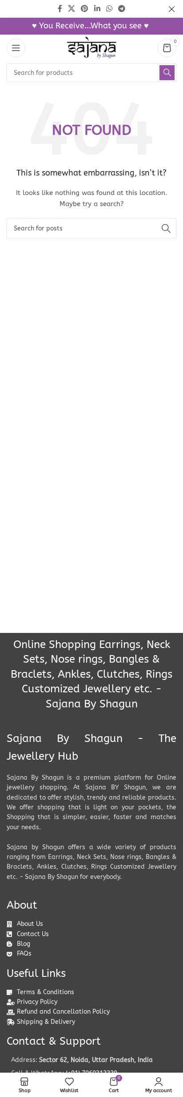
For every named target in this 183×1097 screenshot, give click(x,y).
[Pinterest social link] (84, 9)
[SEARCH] (167, 72)
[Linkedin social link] (97, 9)
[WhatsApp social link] (109, 9)
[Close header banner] (172, 9)
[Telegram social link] (121, 9)
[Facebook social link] (60, 9)
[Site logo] (91, 47)
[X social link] (71, 9)
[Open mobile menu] (16, 48)
